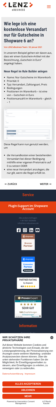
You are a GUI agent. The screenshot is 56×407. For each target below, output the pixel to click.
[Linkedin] (31, 230)
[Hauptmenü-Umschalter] (49, 7)
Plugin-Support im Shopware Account (28, 207)
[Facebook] (18, 230)
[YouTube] (37, 230)
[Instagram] (25, 230)
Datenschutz (28, 333)
